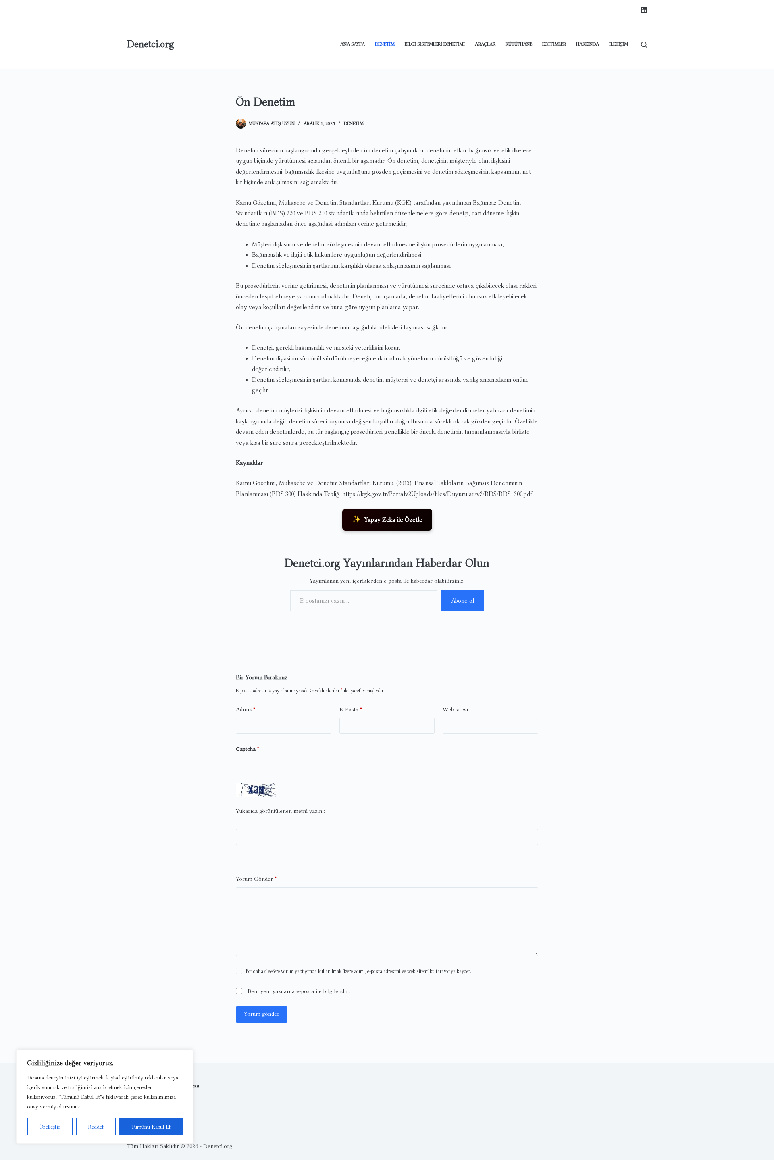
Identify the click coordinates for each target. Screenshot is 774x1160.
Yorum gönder (261, 1013)
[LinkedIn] (644, 10)
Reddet (96, 1126)
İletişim (618, 44)
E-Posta (350, 709)
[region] (105, 1097)
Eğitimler (554, 44)
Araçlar (485, 44)
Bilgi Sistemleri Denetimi (435, 44)
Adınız (246, 709)
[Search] (644, 45)
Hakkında (587, 44)
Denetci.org (150, 44)
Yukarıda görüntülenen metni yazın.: (280, 811)
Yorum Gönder (256, 878)
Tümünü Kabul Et (151, 1126)
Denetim (385, 44)
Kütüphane (519, 44)
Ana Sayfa (352, 44)
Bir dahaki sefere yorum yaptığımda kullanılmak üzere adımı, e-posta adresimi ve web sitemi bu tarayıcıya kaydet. (358, 971)
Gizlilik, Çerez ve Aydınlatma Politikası (163, 1086)
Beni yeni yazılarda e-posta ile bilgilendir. (299, 991)
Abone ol (462, 600)
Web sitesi (455, 709)
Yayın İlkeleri (139, 1108)
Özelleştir (49, 1126)
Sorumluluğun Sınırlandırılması (156, 1097)
